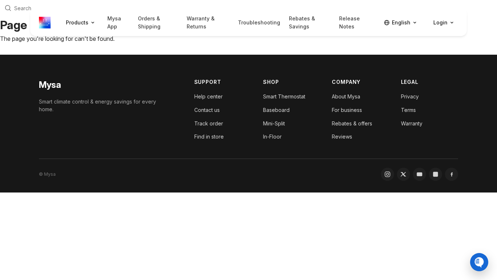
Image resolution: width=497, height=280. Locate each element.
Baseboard (276, 110)
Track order (208, 123)
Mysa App (114, 22)
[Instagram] (387, 174)
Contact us (207, 110)
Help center (208, 96)
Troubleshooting (259, 22)
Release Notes (349, 22)
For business (347, 110)
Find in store (209, 136)
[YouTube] (419, 174)
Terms (408, 110)
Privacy (410, 96)
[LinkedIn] (435, 174)
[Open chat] (479, 262)
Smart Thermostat (284, 96)
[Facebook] (451, 174)
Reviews (342, 136)
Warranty (411, 123)
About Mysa (346, 96)
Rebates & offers (352, 123)
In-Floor (272, 136)
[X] (403, 174)
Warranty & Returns (201, 22)
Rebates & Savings (302, 22)
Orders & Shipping (149, 22)
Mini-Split (274, 123)
